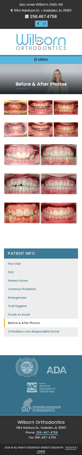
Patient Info (21, 253)
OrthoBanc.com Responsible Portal (33, 331)
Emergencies (17, 298)
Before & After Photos (24, 323)
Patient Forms (18, 281)
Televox (70, 447)
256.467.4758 (43, 16)
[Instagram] (44, 24)
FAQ (11, 272)
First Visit (14, 264)
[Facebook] (38, 24)
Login (41, 451)
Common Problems (22, 289)
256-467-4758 (47, 432)
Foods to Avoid (19, 315)
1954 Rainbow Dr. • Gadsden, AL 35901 (42, 10)
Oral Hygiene (17, 306)
